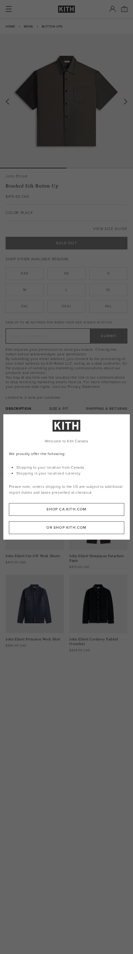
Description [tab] (19, 408)
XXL (24, 306)
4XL (108, 306)
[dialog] (66, 477)
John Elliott (17, 176)
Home (10, 26)
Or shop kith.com (66, 528)
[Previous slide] (7, 101)
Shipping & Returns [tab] (106, 408)
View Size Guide (110, 229)
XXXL (66, 306)
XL (108, 290)
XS (66, 273)
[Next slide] (125, 101)
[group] (66, 101)
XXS (24, 273)
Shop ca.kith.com (66, 509)
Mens (28, 26)
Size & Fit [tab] (58, 408)
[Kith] (66, 9)
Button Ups (52, 26)
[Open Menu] (9, 9)
